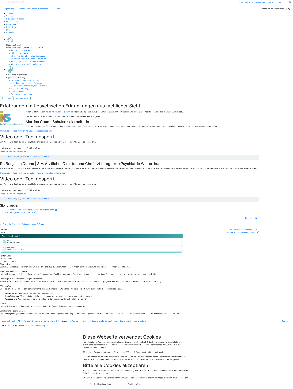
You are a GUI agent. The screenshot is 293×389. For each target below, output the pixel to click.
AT (280, 2)
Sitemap (9, 13)
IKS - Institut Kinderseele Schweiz (244, 229)
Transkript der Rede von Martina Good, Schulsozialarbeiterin (26, 131)
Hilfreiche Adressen (19, 53)
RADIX (19, 321)
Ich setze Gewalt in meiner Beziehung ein (28, 59)
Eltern (57, 9)
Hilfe (8, 30)
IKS (57, 321)
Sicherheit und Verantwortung (133, 321)
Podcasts (10, 32)
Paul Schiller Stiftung (81, 321)
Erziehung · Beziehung (15, 19)
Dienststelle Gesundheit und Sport (33, 325)
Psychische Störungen (20, 88)
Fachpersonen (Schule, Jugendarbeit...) (34, 9)
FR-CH (272, 2)
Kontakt (27, 321)
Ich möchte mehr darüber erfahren (26, 64)
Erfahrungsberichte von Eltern (19, 212)
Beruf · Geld (11, 24)
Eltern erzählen (17, 91)
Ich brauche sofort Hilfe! (21, 50)
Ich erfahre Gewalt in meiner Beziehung (28, 56)
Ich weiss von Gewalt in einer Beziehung (28, 61)
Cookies (285, 321)
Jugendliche (9, 9)
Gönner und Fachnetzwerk (43, 321)
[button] (245, 218)
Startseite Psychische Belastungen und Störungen (24, 224)
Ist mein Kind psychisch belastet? (25, 80)
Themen (9, 16)
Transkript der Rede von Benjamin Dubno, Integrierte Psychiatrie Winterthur (32, 173)
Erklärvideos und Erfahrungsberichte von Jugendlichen (30, 210)
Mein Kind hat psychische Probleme (26, 83)
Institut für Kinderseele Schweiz (59, 112)
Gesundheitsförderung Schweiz (105, 321)
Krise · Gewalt (12, 27)
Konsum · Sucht (13, 21)
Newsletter (261, 2)
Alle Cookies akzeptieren (12, 148)
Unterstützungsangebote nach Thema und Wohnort (27, 156)
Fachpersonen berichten (21, 94)
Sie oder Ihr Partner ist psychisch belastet (29, 86)
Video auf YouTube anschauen (13, 152)
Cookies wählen (33, 148)
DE (286, 2)
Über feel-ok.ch (246, 2)
